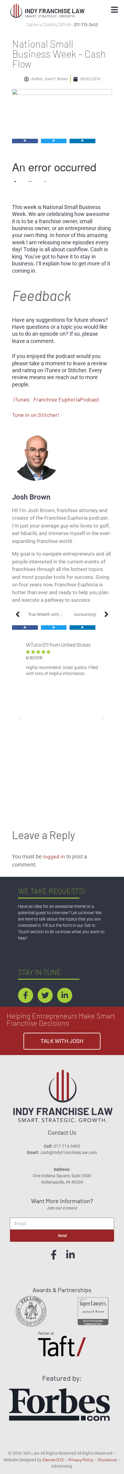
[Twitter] (45, 995)
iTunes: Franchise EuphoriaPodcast (56, 399)
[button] (25, 141)
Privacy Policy (80, 1459)
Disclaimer (107, 1459)
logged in (54, 856)
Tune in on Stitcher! (36, 414)
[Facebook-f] (25, 995)
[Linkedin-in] (64, 995)
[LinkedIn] (70, 1254)
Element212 (53, 1459)
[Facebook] (53, 1254)
